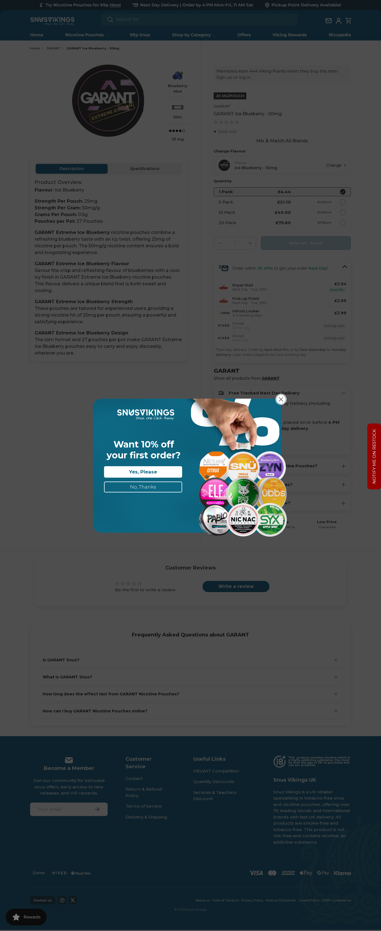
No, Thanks (143, 487)
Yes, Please (143, 472)
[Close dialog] (281, 399)
